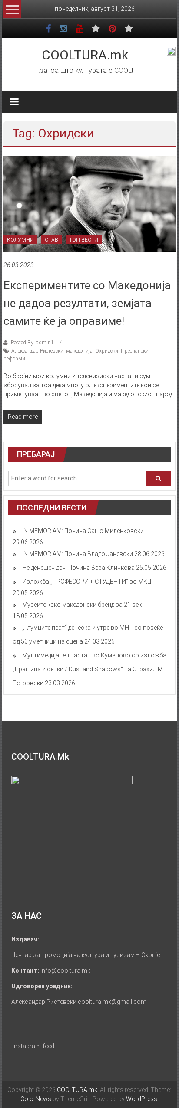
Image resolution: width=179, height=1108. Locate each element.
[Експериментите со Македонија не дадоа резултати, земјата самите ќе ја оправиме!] (89, 203)
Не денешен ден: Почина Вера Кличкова (78, 567)
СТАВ (51, 240)
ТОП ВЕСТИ (83, 240)
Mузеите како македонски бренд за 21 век (82, 604)
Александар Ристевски (37, 351)
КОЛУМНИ (20, 240)
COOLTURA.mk (85, 54)
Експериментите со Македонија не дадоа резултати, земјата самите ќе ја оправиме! (87, 303)
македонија (79, 351)
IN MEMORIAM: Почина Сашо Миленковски (83, 530)
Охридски (106, 351)
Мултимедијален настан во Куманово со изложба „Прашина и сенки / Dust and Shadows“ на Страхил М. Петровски (89, 669)
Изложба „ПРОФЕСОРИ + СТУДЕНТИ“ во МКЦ (86, 581)
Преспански (135, 351)
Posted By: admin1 (32, 343)
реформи (14, 359)
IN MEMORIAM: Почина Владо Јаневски (77, 553)
